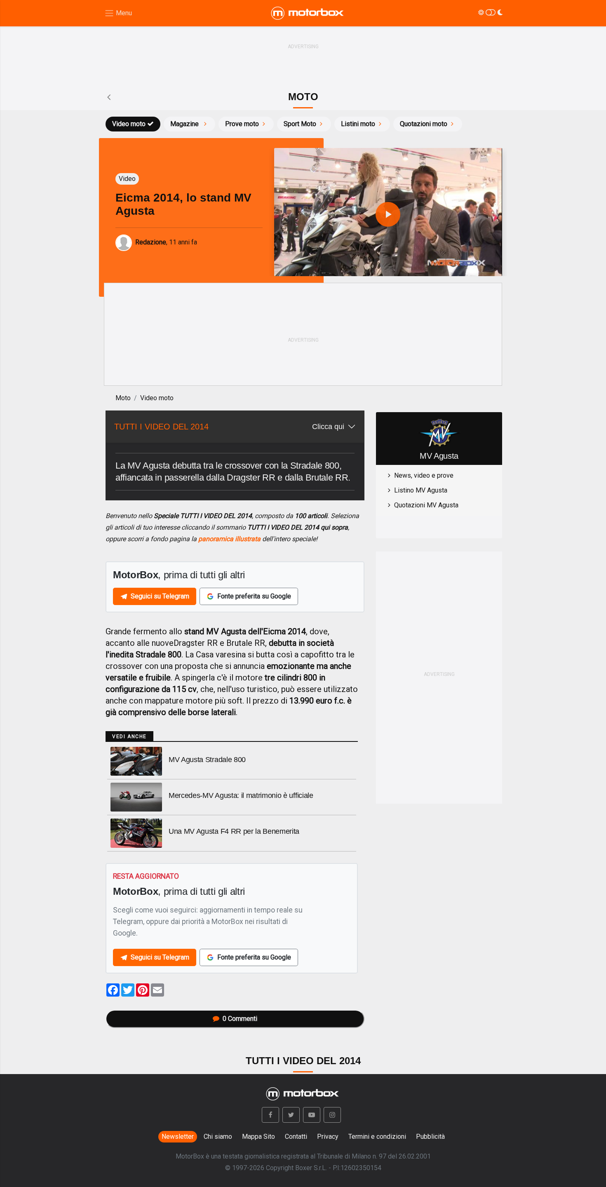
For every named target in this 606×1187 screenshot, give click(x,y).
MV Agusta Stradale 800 (207, 759)
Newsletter (178, 1136)
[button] (270, 1115)
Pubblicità (430, 1136)
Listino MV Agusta (420, 490)
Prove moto (242, 124)
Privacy (327, 1136)
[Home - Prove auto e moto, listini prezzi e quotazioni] (308, 13)
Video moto (129, 124)
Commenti (240, 1019)
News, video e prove (423, 475)
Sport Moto (300, 124)
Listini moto (358, 124)
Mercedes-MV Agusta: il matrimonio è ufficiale (241, 795)
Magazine (185, 124)
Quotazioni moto (423, 124)
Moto (123, 398)
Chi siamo (218, 1136)
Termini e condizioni (377, 1136)
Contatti (296, 1136)
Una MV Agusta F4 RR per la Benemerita (234, 831)
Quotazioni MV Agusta (426, 505)
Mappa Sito (258, 1136)
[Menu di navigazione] (118, 13)
